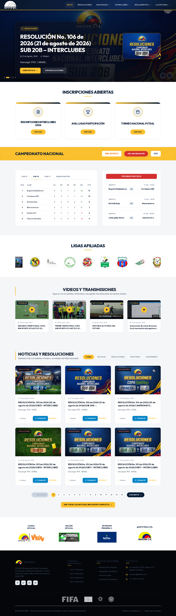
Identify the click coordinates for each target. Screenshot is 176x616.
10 (101, 495)
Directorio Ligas (105, 575)
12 (111, 495)
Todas (89, 357)
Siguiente (134, 495)
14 (122, 495)
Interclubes (121, 5)
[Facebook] (17, 582)
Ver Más (38, 132)
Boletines (135, 357)
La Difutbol (162, 5)
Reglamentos (141, 5)
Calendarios (152, 357)
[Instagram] (29, 582)
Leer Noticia (29, 77)
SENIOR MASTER (63, 176)
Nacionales (102, 5)
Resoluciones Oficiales (108, 567)
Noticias (101, 357)
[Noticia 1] (4, 77)
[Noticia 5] (15, 77)
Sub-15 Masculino (77, 578)
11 (106, 495)
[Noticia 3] (9, 77)
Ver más (52, 418)
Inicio (70, 5)
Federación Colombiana (108, 579)
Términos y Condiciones (131, 611)
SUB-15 (36, 176)
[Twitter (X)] (23, 582)
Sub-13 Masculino (77, 574)
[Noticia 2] (6, 77)
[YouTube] (35, 582)
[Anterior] (162, 75)
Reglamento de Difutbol (108, 571)
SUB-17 (47, 176)
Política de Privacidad (153, 611)
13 (117, 495)
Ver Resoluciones (54, 77)
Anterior (41, 495)
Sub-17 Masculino (77, 582)
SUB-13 (24, 176)
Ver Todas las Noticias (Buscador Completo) (86, 504)
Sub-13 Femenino (76, 570)
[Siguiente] (169, 75)
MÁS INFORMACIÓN (136, 154)
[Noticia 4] (13, 77)
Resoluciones (85, 5)
